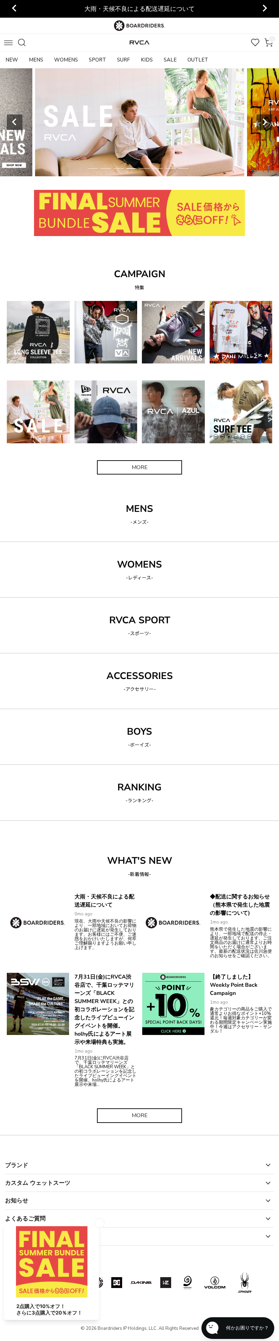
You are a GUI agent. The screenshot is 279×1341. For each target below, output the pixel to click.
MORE (140, 467)
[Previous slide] (14, 122)
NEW (11, 59)
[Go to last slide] (14, 9)
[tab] (93, 168)
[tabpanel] (155, 122)
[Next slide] (264, 9)
